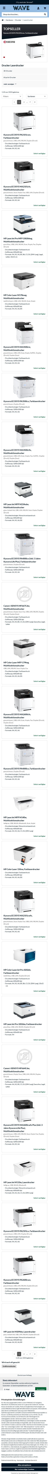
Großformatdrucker (9, 1366)
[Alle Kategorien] (4, 8)
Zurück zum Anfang (24, 1375)
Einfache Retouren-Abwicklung (24, 2)
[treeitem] (24, 84)
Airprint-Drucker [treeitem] (10, 77)
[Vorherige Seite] (14, 102)
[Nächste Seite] (35, 102)
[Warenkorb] (45, 8)
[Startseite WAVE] (21, 8)
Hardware (9, 20)
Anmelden (41, 1389)
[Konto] (38, 8)
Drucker (18, 20)
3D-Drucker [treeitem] (8, 71)
